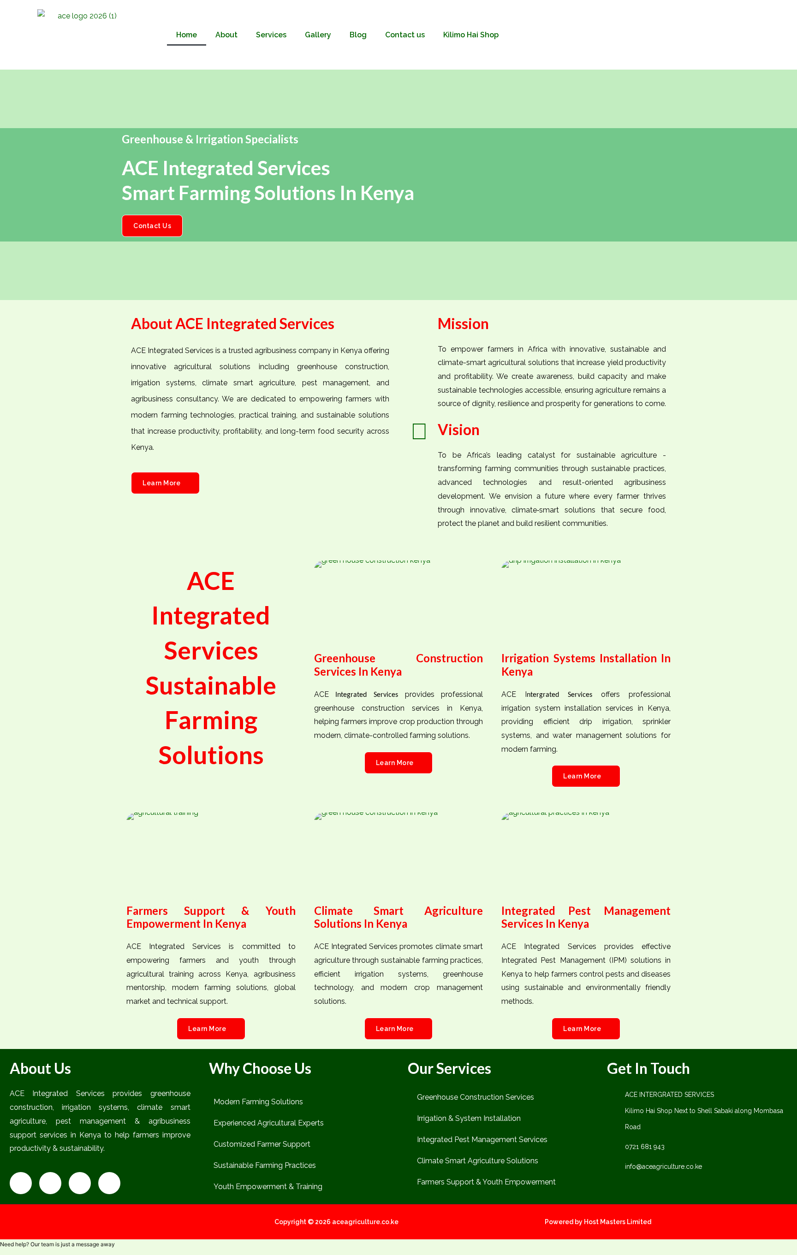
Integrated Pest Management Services (482, 1139)
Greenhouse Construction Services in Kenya (398, 664)
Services (271, 34)
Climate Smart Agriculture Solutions (477, 1160)
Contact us (405, 34)
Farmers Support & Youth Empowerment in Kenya (211, 917)
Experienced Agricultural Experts (269, 1123)
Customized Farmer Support (262, 1144)
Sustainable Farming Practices (265, 1165)
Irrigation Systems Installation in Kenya (586, 664)
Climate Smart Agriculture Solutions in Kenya (398, 917)
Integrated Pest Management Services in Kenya (586, 917)
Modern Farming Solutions (258, 1101)
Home (186, 34)
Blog (358, 34)
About (226, 34)
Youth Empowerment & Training (268, 1186)
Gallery (318, 34)
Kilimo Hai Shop (471, 34)
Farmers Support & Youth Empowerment (486, 1182)
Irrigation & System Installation (469, 1118)
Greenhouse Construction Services (475, 1097)
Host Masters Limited (617, 1222)
